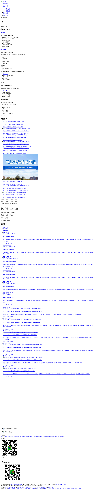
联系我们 (5, 13)
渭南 (53, 488)
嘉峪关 (15, 488)
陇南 (45, 488)
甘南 (34, 488)
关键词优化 (19, 487)
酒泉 (37, 488)
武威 (42, 488)
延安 (77, 488)
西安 (64, 488)
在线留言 (5, 15)
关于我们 (5, 12)
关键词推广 (44, 487)
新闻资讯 (5, 6)
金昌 (23, 488)
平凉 (12, 488)
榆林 (72, 488)
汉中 (74, 488)
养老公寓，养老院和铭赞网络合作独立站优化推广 (15, 189)
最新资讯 (8, 11)
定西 (29, 488)
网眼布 (62, 436)
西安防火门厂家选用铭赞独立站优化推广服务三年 (15, 152)
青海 (9, 488)
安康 (66, 488)
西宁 (6, 488)
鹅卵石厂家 (3, 436)
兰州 (26, 488)
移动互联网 (3, 49)
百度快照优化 (51, 487)
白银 (21, 488)
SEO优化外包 (13, 487)
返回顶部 (3, 457)
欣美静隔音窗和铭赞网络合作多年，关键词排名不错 (16, 132)
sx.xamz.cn (45, 485)
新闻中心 (5, 227)
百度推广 (32, 487)
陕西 (80, 488)
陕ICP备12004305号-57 (60, 484)
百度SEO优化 (38, 487)
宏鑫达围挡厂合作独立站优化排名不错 (12, 183)
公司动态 (8, 8)
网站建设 (3, 32)
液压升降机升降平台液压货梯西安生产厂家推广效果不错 (17, 145)
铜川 (61, 488)
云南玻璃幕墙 (16, 436)
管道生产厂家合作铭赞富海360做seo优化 (13, 126)
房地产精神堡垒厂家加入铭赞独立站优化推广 (14, 196)
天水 (18, 488)
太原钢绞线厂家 (41, 436)
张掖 (40, 488)
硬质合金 (34, 436)
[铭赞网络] (3, 1)
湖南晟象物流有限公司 (55, 436)
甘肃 (50, 488)
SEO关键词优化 (26, 487)
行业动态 (8, 9)
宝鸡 (58, 488)
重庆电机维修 (9, 436)
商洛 (69, 488)
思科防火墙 (47, 436)
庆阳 (48, 488)
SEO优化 (7, 487)
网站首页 (5, 3)
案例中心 (5, 5)
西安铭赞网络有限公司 (16, 484)
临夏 (31, 488)
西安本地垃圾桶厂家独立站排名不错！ (14, 139)
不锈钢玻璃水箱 (23, 436)
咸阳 (56, 488)
